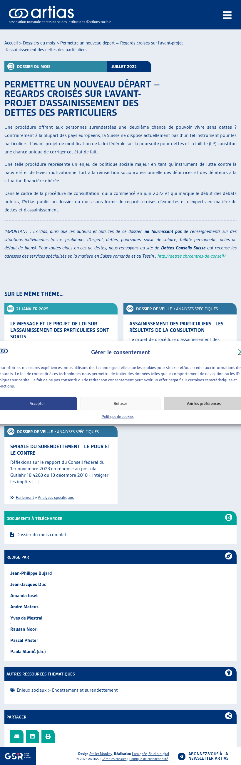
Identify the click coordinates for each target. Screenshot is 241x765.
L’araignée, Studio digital (150, 753)
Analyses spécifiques (197, 309)
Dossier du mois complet (41, 534)
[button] (17, 736)
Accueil (11, 43)
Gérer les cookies (114, 759)
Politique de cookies (118, 416)
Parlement (25, 497)
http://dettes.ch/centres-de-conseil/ (192, 256)
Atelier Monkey (100, 753)
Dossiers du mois (39, 43)
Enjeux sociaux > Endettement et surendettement (67, 690)
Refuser (120, 403)
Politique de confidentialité (148, 759)
